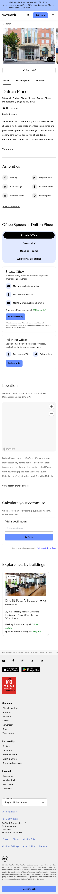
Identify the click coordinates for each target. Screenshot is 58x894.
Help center (8, 784)
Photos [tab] (7, 80)
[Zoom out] (51, 413)
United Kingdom (25, 652)
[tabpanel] (29, 52)
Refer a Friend (10, 755)
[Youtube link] (3, 660)
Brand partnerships (12, 763)
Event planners (10, 759)
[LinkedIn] (42, 660)
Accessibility (29, 846)
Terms (16, 839)
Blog (5, 729)
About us (7, 712)
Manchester (40, 652)
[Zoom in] (51, 406)
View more (7, 149)
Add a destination (16, 521)
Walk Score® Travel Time (46, 548)
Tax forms (7, 788)
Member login (9, 780)
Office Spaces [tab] (23, 80)
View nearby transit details (15, 486)
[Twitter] (32, 660)
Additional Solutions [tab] (29, 258)
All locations (8, 652)
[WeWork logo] (9, 14)
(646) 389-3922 (10, 819)
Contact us (8, 776)
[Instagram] (22, 660)
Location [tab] (40, 80)
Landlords (7, 750)
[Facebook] (13, 660)
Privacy (6, 839)
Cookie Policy (29, 839)
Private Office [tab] (29, 235)
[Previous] (3, 5)
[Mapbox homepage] (9, 449)
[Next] (6, 5)
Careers (6, 721)
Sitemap (43, 846)
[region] (29, 426)
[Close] (54, 5)
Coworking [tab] (29, 243)
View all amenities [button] (11, 207)
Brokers (6, 746)
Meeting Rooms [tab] (29, 250)
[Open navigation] (53, 15)
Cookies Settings (10, 846)
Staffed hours (9, 114)
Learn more (26, 8)
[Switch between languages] (28, 15)
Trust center (9, 733)
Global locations (10, 708)
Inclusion (7, 716)
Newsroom (8, 725)
